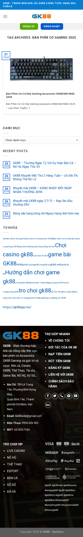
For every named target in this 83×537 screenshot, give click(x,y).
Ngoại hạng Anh (54, 282)
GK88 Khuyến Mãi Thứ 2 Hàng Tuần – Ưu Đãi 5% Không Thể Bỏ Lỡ (45, 177)
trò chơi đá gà (57, 292)
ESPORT (13, 471)
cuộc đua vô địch (40, 255)
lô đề (26, 282)
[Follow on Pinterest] (69, 396)
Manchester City (36, 282)
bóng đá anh (23, 246)
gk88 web (56, 264)
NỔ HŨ (11, 457)
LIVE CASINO (16, 451)
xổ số (35, 298)
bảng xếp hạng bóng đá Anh (42, 246)
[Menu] (5, 16)
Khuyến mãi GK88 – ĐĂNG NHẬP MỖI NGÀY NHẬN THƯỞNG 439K (42, 190)
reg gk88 (14, 292)
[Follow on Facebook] (48, 396)
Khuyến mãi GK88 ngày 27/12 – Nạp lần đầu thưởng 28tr (42, 202)
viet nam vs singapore (22, 298)
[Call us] (62, 396)
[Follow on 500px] (48, 405)
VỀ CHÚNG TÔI (58, 340)
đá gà (40, 298)
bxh (4, 238)
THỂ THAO (14, 464)
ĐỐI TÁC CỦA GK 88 (62, 347)
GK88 (19, 264)
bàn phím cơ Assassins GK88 (39, 238)
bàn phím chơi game (15, 238)
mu (45, 282)
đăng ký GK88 (59, 298)
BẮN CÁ (12, 478)
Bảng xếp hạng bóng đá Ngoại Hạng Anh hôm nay (46, 213)
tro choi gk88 (35, 290)
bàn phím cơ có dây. (62, 238)
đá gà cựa (48, 298)
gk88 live (38, 264)
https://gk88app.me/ (17, 307)
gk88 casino (28, 264)
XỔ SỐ (11, 485)
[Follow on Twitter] (55, 396)
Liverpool (19, 282)
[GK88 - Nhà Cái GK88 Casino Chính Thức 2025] (41, 16)
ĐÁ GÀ (11, 491)
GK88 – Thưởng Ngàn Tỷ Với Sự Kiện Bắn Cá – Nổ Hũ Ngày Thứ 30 (44, 165)
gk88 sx (46, 264)
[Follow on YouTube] (76, 396)
